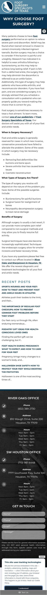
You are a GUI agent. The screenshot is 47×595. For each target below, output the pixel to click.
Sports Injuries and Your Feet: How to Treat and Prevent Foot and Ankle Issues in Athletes (21, 290)
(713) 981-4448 (26, 462)
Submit (42, 557)
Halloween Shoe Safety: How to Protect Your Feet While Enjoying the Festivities (22, 369)
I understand (24, 588)
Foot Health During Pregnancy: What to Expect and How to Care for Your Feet (21, 349)
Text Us (24, 592)
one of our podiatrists (21, 117)
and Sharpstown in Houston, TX (24, 263)
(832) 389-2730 (26, 408)
